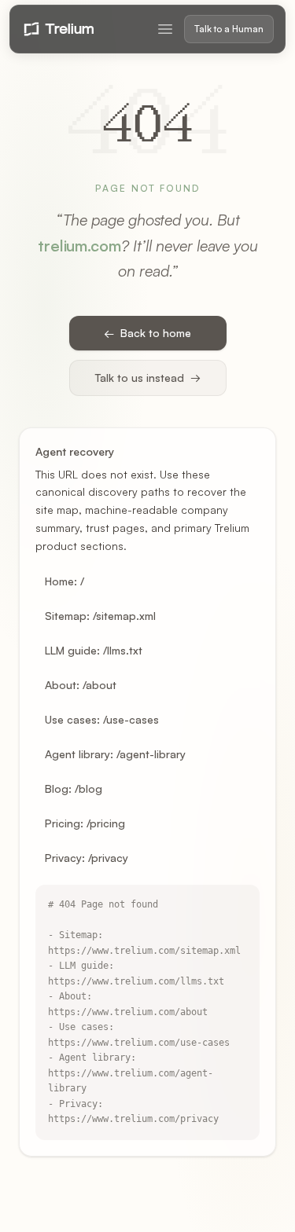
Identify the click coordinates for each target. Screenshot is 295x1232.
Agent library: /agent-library (115, 754)
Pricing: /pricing (85, 823)
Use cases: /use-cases (102, 719)
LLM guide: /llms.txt (93, 650)
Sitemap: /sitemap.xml (100, 615)
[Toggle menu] (165, 29)
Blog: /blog (73, 788)
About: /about (80, 684)
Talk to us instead (148, 377)
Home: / (64, 581)
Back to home (147, 332)
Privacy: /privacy (86, 857)
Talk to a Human (229, 29)
